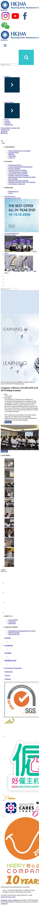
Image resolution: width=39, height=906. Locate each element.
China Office (12, 156)
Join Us (10, 193)
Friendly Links (5, 129)
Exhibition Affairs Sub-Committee (18, 175)
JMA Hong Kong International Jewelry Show (22, 631)
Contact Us (11, 157)
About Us (7, 76)
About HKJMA (13, 620)
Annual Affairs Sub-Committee (17, 173)
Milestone (11, 154)
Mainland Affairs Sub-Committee (18, 180)
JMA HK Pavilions (14, 632)
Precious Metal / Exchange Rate (10, 128)
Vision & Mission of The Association (19, 151)
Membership (12, 623)
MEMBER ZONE (10, 660)
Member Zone (9, 124)
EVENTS (8, 638)
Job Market (4, 131)
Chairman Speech (13, 152)
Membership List (13, 191)
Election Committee (14, 168)
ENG (6, 10)
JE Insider (8, 123)
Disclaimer (4, 900)
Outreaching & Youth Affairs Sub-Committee (21, 182)
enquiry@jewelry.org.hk (8, 897)
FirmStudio (4, 903)
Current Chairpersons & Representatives (20, 167)
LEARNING (9, 645)
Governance (12, 621)
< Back (3, 569)
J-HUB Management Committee (18, 172)
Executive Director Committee (17, 170)
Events (7, 119)
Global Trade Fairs (14, 634)
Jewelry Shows (9, 102)
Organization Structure (15, 165)
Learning (7, 121)
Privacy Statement (13, 900)
